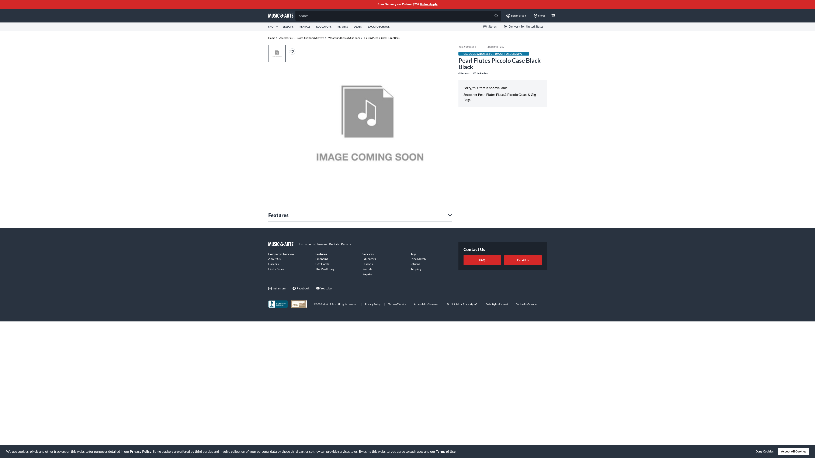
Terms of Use (446, 451)
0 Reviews (463, 73)
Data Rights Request (497, 304)
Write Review (480, 73)
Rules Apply (429, 4)
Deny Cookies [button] (765, 451)
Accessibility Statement (426, 304)
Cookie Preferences (526, 304)
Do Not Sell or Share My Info (462, 304)
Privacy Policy (141, 451)
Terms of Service (397, 304)
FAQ (482, 260)
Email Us (523, 260)
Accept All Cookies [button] (793, 451)
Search (304, 16)
